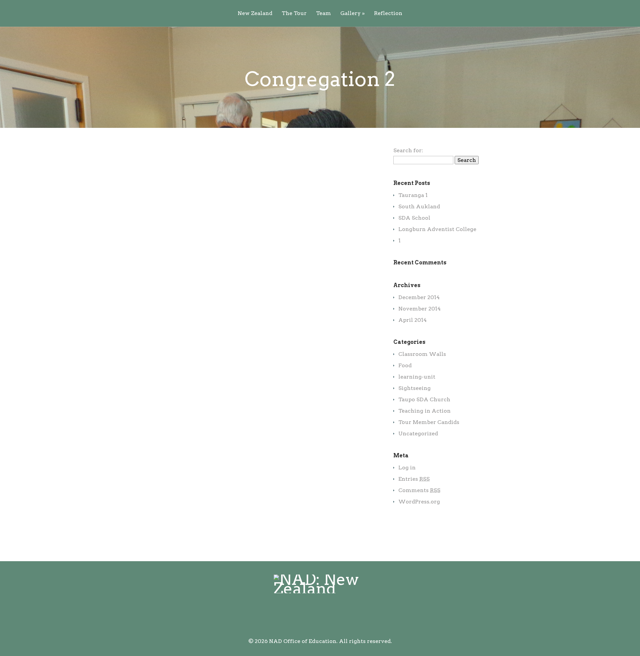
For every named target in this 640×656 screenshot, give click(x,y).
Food (405, 365)
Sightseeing (414, 388)
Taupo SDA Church (424, 399)
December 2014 (419, 297)
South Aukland (419, 206)
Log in (407, 467)
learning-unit (416, 377)
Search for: (408, 150)
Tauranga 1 (413, 195)
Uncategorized (418, 433)
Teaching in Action (424, 411)
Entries (414, 479)
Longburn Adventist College (437, 229)
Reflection (388, 13)
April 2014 (412, 320)
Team (323, 13)
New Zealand (255, 13)
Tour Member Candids (428, 422)
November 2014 (419, 308)
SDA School (414, 218)
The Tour (294, 13)
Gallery (352, 13)
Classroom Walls (422, 354)
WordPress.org (419, 501)
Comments (419, 490)
